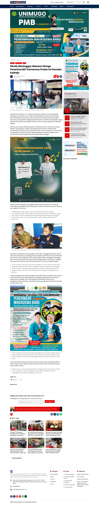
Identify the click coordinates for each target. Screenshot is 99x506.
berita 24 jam (69, 487)
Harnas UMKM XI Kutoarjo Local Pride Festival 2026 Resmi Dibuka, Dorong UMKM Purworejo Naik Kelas (36, 451)
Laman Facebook (71, 159)
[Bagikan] (60, 76)
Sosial (24, 63)
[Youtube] (20, 496)
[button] (83, 2)
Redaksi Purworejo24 (82, 479)
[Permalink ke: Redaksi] (12, 76)
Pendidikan (53, 481)
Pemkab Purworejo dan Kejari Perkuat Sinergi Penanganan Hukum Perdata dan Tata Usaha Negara (54, 434)
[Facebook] (51, 414)
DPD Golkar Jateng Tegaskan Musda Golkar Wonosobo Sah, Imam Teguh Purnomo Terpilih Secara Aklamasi (79, 128)
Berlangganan (49, 401)
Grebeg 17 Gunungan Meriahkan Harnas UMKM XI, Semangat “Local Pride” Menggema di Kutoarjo (18, 434)
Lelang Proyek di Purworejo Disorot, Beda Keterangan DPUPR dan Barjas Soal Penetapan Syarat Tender (53, 451)
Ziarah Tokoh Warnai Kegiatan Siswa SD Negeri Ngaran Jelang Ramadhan (82, 484)
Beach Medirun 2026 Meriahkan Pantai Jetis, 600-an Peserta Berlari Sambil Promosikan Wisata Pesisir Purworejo (79, 123)
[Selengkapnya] (29, 471)
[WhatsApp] (60, 414)
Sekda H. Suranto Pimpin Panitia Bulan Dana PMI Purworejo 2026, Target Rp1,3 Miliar (18, 451)
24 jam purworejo (70, 485)
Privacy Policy (80, 476)
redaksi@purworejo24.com (20, 489)
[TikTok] (25, 496)
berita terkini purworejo (68, 481)
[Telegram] (57, 414)
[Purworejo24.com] (18, 2)
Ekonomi (12, 63)
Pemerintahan (19, 63)
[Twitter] (54, 414)
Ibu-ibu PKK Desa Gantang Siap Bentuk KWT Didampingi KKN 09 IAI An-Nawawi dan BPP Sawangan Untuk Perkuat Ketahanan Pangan (36, 434)
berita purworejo (69, 474)
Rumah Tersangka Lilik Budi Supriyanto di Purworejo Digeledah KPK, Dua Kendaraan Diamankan (78, 117)
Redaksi (15, 76)
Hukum (52, 476)
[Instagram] (17, 496)
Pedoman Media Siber (83, 474)
